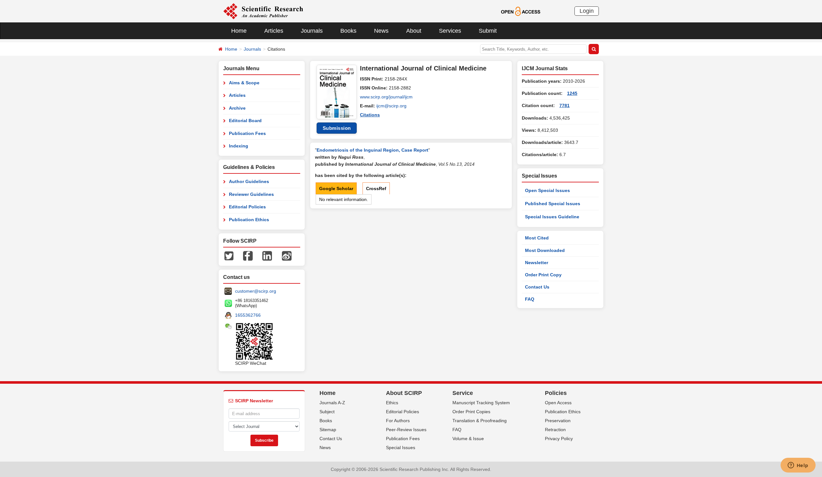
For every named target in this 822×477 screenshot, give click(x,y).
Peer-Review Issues (406, 429)
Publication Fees (247, 133)
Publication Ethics (249, 219)
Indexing (238, 145)
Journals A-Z (332, 402)
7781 (564, 105)
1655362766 (248, 315)
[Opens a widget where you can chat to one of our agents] (798, 466)
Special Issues (400, 447)
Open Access (558, 402)
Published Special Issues (552, 203)
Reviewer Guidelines (251, 194)
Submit (488, 31)
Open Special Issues (547, 190)
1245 (572, 93)
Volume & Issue (468, 438)
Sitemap (327, 429)
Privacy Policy (559, 438)
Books (348, 31)
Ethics (392, 402)
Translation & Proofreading (479, 420)
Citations (370, 114)
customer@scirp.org (255, 291)
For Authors (398, 420)
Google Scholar (336, 188)
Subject (327, 411)
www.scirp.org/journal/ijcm (386, 96)
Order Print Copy (543, 274)
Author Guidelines (249, 181)
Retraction (555, 429)
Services (450, 31)
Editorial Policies (247, 206)
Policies (556, 393)
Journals (312, 31)
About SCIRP (404, 393)
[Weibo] (287, 255)
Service (462, 393)
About (413, 31)
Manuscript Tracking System (481, 402)
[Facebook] (248, 255)
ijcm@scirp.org (391, 105)
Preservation (558, 420)
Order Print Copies (471, 411)
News (381, 31)
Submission (337, 128)
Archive (237, 108)
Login (587, 11)
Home (239, 31)
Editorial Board (245, 120)
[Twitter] (228, 255)
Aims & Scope (244, 82)
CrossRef (376, 188)
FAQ (529, 299)
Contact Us (537, 286)
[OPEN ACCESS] (521, 10)
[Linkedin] (267, 255)
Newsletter (536, 262)
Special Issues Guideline (552, 216)
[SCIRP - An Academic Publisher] (263, 10)
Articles (273, 31)
